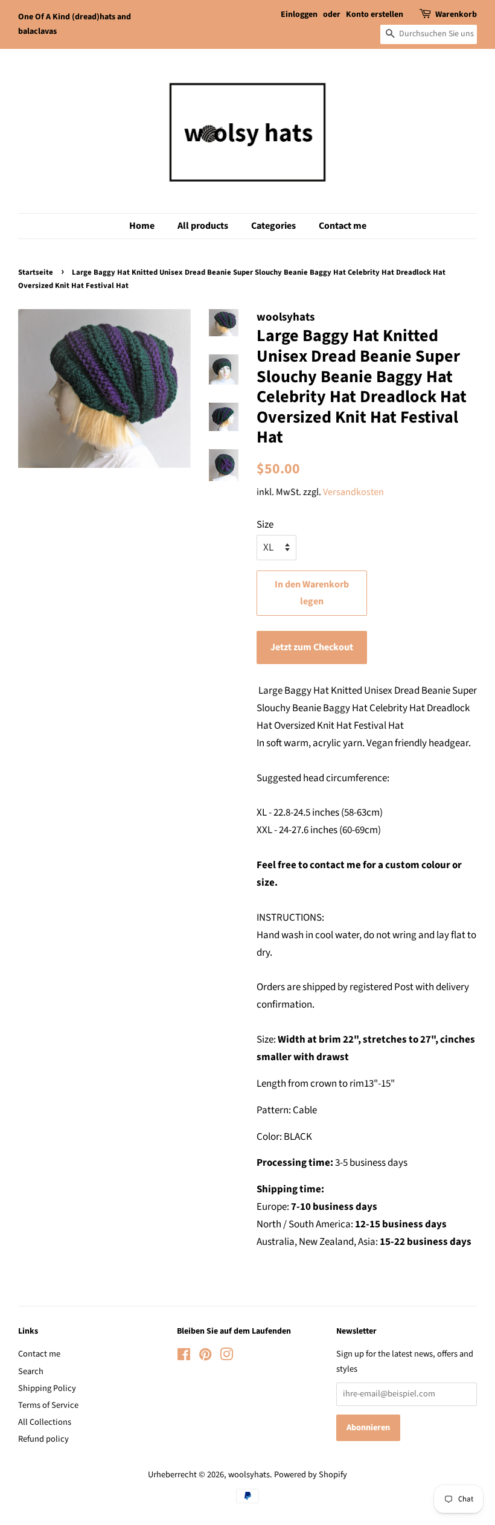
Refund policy (43, 1439)
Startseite (35, 272)
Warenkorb (456, 14)
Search (30, 1371)
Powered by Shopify (310, 1474)
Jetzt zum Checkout (311, 647)
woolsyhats (249, 1474)
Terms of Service (48, 1405)
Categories (273, 225)
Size (265, 524)
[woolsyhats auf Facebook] (184, 1357)
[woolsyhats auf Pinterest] (205, 1357)
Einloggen (299, 14)
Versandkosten (353, 492)
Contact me (342, 225)
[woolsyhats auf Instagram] (226, 1357)
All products (202, 225)
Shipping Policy (47, 1388)
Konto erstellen (374, 14)
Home (142, 225)
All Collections (44, 1422)
